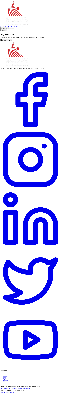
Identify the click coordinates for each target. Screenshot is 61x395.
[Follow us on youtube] (30, 369)
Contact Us (10, 40)
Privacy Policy (3, 392)
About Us (5, 376)
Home (1, 26)
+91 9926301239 (13, 388)
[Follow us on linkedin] (30, 249)
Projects (9, 26)
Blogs (12, 26)
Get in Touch (11, 28)
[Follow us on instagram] (30, 189)
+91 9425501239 (5, 388)
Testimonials (18, 26)
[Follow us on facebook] (30, 129)
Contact (22, 26)
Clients (15, 26)
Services (6, 26)
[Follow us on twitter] (30, 309)
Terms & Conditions (10, 392)
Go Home (4, 40)
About (4, 26)
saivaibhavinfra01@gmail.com (24, 388)
